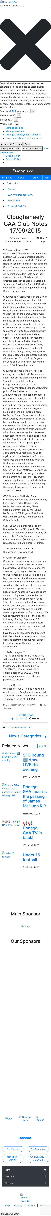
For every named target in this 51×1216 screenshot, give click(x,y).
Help (7, 1205)
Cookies (30, 1205)
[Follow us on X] (26, 1138)
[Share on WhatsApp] (26, 718)
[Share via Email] (22, 718)
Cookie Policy (13, 155)
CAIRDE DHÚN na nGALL (38, 1158)
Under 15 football (31, 857)
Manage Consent (10, 1213)
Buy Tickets (14, 200)
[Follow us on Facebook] (25, 1138)
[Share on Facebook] (13, 718)
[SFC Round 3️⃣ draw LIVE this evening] (12, 756)
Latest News (25, 715)
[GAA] (8, 1118)
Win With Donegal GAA (20, 194)
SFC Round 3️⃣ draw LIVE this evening (33, 762)
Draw (35, 177)
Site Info (9, 1183)
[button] (25, 44)
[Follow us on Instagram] (28, 1138)
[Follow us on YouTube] (30, 1138)
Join (46, 177)
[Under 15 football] (12, 854)
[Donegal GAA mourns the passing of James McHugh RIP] (12, 790)
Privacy (18, 1205)
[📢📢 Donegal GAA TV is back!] (12, 823)
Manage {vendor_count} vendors (23, 134)
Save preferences (32, 148)
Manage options (14, 127)
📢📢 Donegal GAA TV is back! (32, 830)
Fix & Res (7, 177)
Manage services (15, 131)
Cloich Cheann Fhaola (18, 727)
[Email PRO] (23, 1138)
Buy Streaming (38, 1149)
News (21, 177)
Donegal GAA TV (17, 206)
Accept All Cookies (11, 144)
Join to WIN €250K (13, 1158)
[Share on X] (17, 718)
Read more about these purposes (23, 138)
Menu (7, 1169)
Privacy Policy (13, 159)
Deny (27, 144)
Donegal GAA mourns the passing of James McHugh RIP (35, 796)
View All (42, 746)
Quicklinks (10, 1176)
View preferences (10, 148)
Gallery (11, 189)
